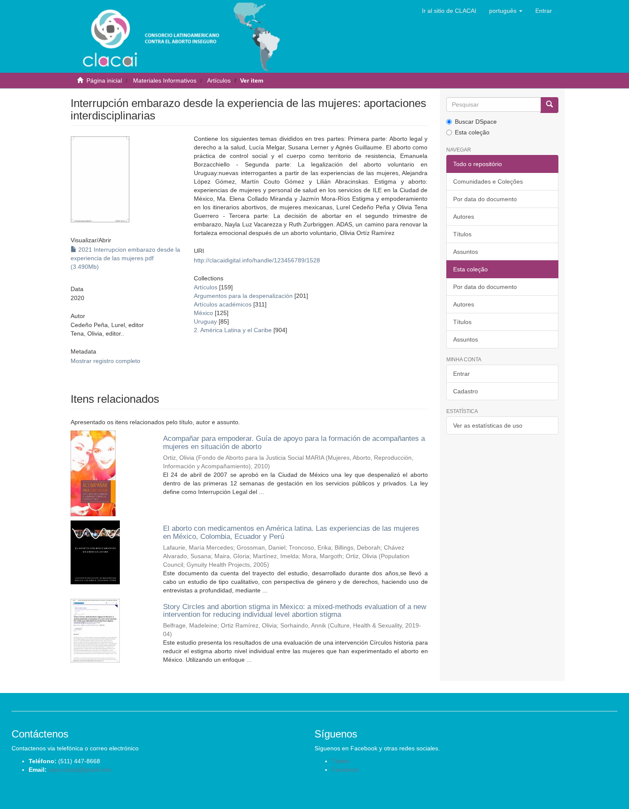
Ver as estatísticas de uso (487, 425)
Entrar (461, 373)
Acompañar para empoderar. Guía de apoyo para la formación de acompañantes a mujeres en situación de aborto (294, 442)
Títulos (462, 234)
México (203, 312)
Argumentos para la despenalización (243, 295)
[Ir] (549, 105)
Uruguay (205, 321)
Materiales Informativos (164, 80)
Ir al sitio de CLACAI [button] (449, 10)
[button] (506, 10)
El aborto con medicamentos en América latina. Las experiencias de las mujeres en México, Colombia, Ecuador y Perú (291, 532)
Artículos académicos (223, 304)
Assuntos (465, 251)
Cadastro (465, 391)
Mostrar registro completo (105, 360)
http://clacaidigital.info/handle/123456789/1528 (257, 260)
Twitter (341, 761)
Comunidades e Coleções (488, 181)
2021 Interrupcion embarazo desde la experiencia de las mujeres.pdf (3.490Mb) (125, 258)
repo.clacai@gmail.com (80, 769)
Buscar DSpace (476, 121)
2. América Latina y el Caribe (233, 330)
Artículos (219, 80)
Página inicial (104, 80)
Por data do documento (485, 199)
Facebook (345, 769)
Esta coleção (472, 132)
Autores (463, 216)
